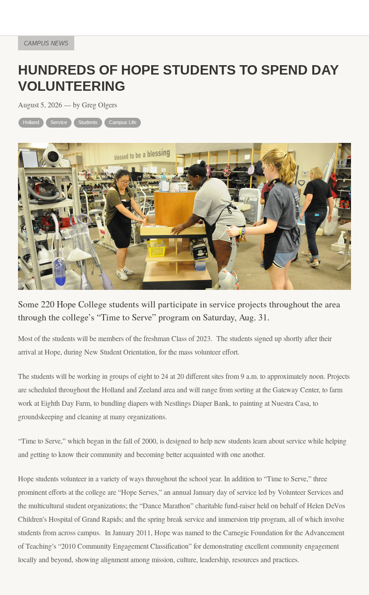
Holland (31, 122)
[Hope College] (184, 18)
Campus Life (122, 122)
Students (88, 122)
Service (58, 122)
